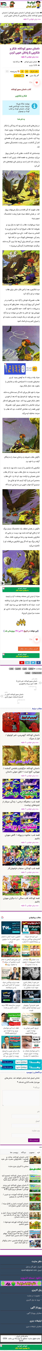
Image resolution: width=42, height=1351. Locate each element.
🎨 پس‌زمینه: (15, 71)
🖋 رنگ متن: (34, 75)
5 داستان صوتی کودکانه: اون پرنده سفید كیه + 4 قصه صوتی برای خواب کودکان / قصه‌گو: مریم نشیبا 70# (14, 1187)
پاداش (31, 669)
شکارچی (18, 669)
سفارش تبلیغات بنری (34, 1326)
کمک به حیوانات (37, 673)
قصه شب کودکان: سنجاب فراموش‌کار (24, 868)
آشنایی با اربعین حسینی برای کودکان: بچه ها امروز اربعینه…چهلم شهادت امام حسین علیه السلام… (15, 1233)
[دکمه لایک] (37, 82)
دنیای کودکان (30, 12)
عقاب (11, 669)
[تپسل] (5, 364)
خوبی (25, 669)
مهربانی (28, 673)
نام (38, 1111)
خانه (38, 12)
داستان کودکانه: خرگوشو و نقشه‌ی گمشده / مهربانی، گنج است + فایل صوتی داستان (21, 770)
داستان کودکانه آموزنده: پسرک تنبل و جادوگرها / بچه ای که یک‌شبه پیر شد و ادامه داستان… (14, 1214)
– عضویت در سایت (34, 1295)
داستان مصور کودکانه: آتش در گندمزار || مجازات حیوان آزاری (14, 694)
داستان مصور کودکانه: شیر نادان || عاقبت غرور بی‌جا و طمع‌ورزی (26, 681)
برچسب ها (14, 1152)
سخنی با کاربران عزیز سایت (18, 1166)
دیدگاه (36, 1087)
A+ (27, 71)
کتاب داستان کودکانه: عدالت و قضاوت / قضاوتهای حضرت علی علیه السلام (14, 1159)
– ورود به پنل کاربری (34, 1300)
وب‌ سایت (36, 1130)
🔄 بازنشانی (19, 76)
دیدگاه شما (16, 62)
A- (22, 71)
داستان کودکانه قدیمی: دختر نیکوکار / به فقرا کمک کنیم (15, 1241)
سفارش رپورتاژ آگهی (34, 1313)
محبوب (31, 1152)
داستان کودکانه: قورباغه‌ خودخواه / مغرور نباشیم (15, 1223)
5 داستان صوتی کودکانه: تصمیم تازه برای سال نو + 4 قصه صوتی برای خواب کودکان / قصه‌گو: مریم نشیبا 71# (15, 1178)
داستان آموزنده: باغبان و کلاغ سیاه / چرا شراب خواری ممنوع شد (15, 1204)
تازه (38, 1152)
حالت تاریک (34, 71)
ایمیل (38, 1121)
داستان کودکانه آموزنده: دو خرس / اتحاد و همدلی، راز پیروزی (15, 1195)
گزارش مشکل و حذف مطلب (29, 649)
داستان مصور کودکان (16, 12)
